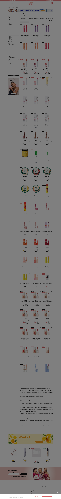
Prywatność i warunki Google (20, 497)
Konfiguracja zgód (36, 496)
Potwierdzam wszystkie (46, 496)
